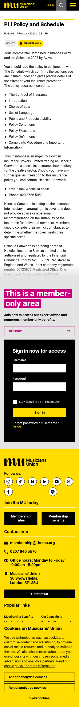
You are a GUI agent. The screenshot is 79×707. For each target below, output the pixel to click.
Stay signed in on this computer (39, 401)
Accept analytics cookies (28, 677)
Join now (15, 331)
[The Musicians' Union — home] (19, 5)
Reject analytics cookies (27, 688)
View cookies (39, 698)
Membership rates (21, 518)
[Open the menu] (72, 5)
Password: (20, 378)
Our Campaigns (51, 616)
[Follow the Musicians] (8, 481)
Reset (17, 427)
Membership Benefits (18, 616)
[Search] (61, 5)
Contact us (39, 594)
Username (19, 360)
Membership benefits (58, 518)
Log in (50, 5)
